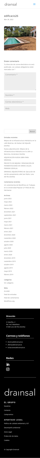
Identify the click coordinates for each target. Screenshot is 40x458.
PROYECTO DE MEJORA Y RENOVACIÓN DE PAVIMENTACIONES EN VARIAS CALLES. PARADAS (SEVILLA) (19, 165)
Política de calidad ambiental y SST (16, 423)
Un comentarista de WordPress (15, 185)
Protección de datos (11, 436)
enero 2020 (8, 255)
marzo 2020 (8, 251)
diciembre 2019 (9, 258)
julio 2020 (7, 248)
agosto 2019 (8, 268)
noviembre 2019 (10, 261)
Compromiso (8, 414)
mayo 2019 (8, 271)
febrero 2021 (8, 228)
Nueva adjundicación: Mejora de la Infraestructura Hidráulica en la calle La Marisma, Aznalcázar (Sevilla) (18, 151)
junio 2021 (8, 218)
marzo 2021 (8, 225)
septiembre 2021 (10, 215)
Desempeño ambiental (12, 428)
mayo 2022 (8, 202)
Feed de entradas (10, 294)
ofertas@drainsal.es (15, 345)
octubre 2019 (8, 264)
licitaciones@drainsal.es (16, 347)
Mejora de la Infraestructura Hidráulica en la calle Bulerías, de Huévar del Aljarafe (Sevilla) (20, 143)
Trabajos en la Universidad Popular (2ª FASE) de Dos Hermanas (19, 187)
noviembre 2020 (10, 238)
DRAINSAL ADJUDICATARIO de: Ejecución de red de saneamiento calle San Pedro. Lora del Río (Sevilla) (19, 174)
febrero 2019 (8, 274)
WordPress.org (9, 301)
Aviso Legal (8, 432)
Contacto (7, 410)
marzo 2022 (8, 205)
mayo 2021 (8, 222)
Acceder (7, 291)
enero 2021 (8, 232)
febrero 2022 (8, 208)
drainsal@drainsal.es (15, 342)
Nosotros (7, 406)
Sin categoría (8, 283)
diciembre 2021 (9, 212)
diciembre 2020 (9, 235)
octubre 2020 (8, 241)
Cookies (6, 440)
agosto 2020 (8, 245)
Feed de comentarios (11, 298)
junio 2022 (8, 199)
